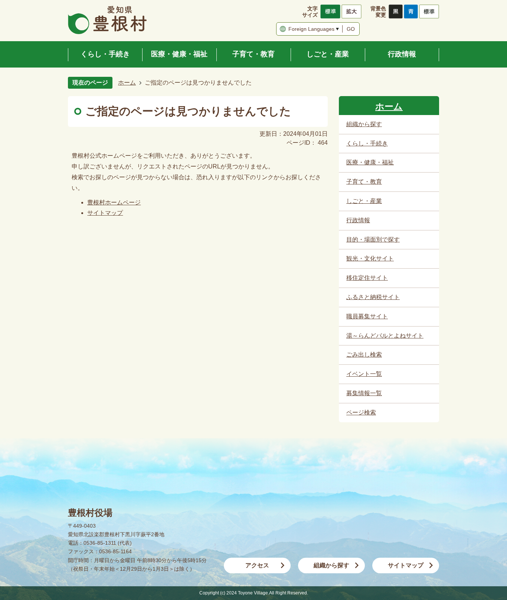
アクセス (257, 565)
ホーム (127, 82)
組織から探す (331, 565)
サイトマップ (105, 213)
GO (351, 29)
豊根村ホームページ (114, 202)
